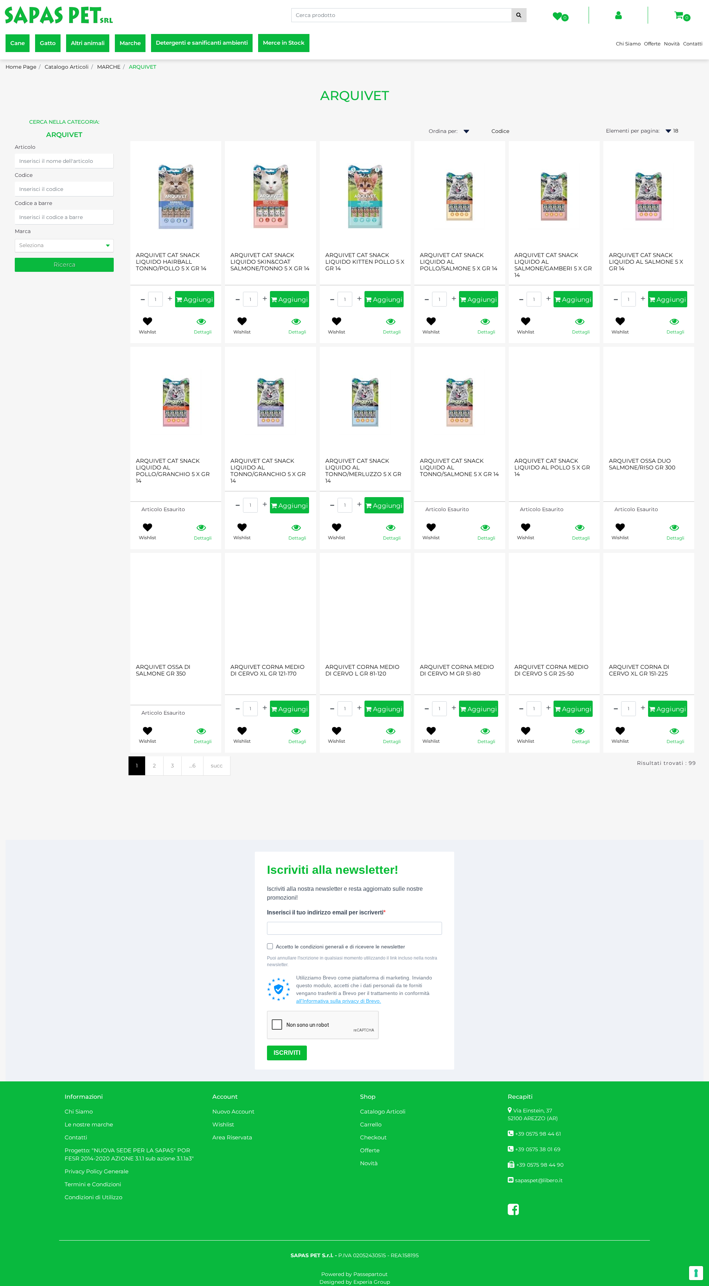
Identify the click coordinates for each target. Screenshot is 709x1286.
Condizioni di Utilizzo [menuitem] (93, 1197)
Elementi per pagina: (633, 130)
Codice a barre (33, 203)
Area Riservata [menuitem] (232, 1137)
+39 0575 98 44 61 (538, 1134)
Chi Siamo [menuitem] (628, 44)
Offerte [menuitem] (652, 44)
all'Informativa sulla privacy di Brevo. (338, 1001)
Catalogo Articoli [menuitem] (382, 1111)
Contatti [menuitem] (693, 44)
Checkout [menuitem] (373, 1137)
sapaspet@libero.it (539, 1180)
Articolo (25, 147)
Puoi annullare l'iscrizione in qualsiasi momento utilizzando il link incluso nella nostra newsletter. (352, 961)
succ (217, 765)
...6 (192, 765)
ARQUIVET (354, 95)
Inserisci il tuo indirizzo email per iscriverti (325, 912)
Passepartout (370, 1274)
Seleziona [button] (31, 245)
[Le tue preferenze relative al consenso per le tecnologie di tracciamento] (696, 1273)
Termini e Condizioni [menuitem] (93, 1184)
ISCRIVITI (287, 1053)
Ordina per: (443, 131)
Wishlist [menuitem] (223, 1124)
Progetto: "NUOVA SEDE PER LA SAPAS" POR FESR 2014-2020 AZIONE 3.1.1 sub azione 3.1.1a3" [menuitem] (129, 1154)
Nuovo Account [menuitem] (233, 1111)
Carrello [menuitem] (370, 1124)
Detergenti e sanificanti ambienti (202, 42)
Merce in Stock (284, 42)
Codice (23, 175)
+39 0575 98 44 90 (540, 1165)
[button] (519, 15)
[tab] (64, 245)
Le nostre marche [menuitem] (89, 1124)
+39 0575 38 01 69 (538, 1149)
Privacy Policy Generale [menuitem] (97, 1171)
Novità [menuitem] (672, 44)
